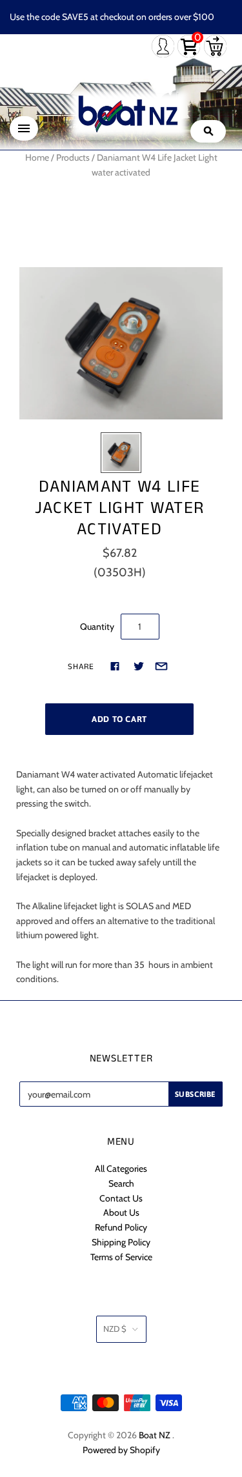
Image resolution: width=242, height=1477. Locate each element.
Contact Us (121, 1198)
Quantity (97, 626)
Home (37, 157)
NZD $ (114, 1328)
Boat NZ (154, 1435)
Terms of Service (121, 1257)
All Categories (121, 1168)
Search (121, 1183)
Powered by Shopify (121, 1450)
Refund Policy (121, 1227)
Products (73, 157)
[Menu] (24, 128)
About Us (121, 1212)
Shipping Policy (121, 1242)
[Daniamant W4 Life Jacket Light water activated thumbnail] (121, 452)
